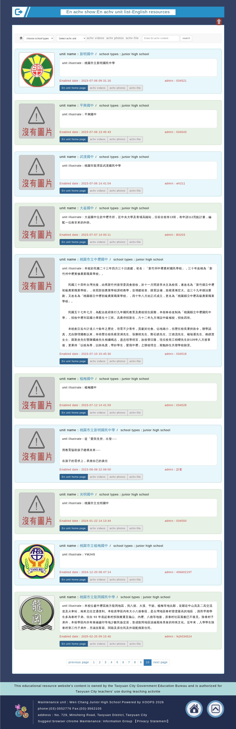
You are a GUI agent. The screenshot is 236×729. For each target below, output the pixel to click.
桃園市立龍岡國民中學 (97, 597)
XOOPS (148, 702)
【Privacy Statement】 (151, 721)
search (186, 38)
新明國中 (87, 54)
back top (215, 709)
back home (194, 709)
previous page (78, 662)
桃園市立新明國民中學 (97, 430)
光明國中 (87, 494)
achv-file (132, 38)
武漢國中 (87, 157)
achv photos (115, 38)
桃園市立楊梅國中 (94, 545)
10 (147, 662)
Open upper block (219, 21)
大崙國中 (87, 208)
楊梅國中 (87, 378)
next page (160, 662)
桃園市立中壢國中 (94, 259)
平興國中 (87, 105)
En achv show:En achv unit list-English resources (118, 11)
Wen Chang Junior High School (95, 702)
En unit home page (74, 88)
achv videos (95, 38)
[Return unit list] (20, 38)
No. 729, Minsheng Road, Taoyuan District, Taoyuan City (100, 714)
